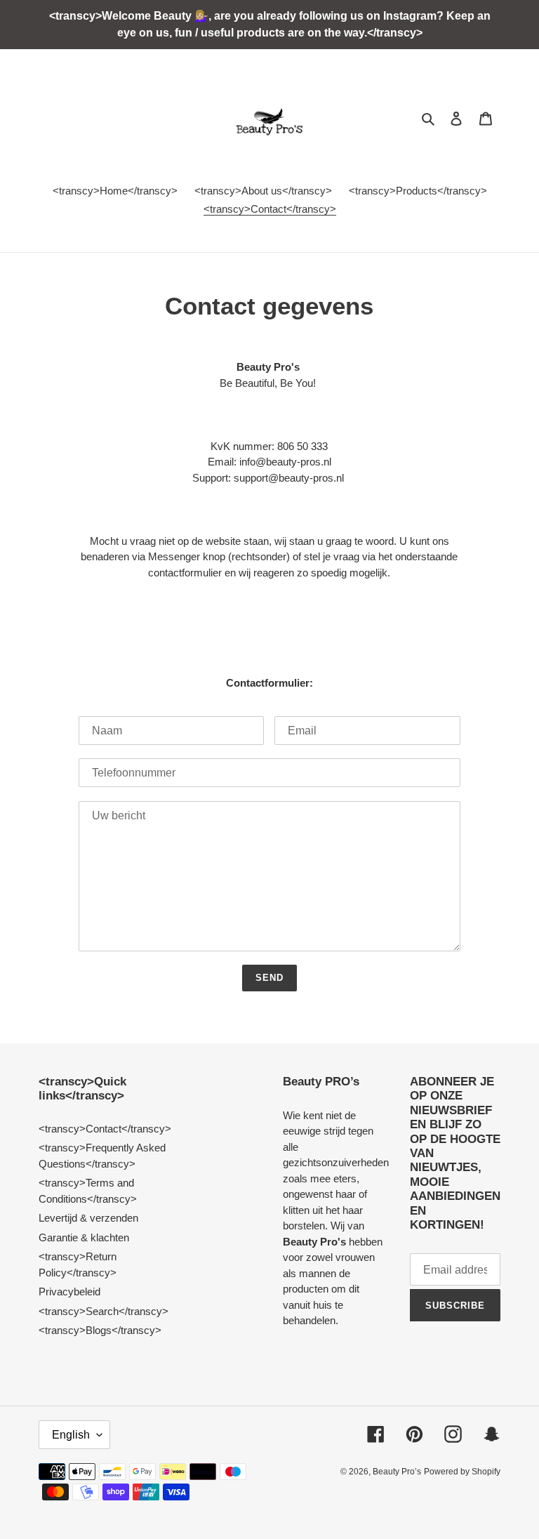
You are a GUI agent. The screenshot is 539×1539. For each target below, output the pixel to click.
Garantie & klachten (84, 1237)
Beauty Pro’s (397, 1472)
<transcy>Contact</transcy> (105, 1129)
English (71, 1435)
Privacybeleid (69, 1291)
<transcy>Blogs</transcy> (100, 1330)
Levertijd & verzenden (88, 1218)
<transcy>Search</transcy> (103, 1311)
